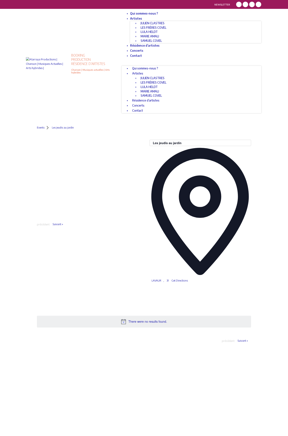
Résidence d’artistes (144, 45)
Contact (136, 55)
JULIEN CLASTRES (152, 23)
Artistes (136, 18)
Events (40, 127)
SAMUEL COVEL (151, 40)
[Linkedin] (252, 4)
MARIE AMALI (150, 36)
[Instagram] (245, 4)
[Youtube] (258, 4)
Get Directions (179, 280)
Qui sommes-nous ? (144, 13)
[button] (191, 64)
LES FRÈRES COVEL (153, 27)
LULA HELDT (149, 32)
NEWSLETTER (222, 4)
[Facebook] (239, 4)
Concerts (136, 50)
